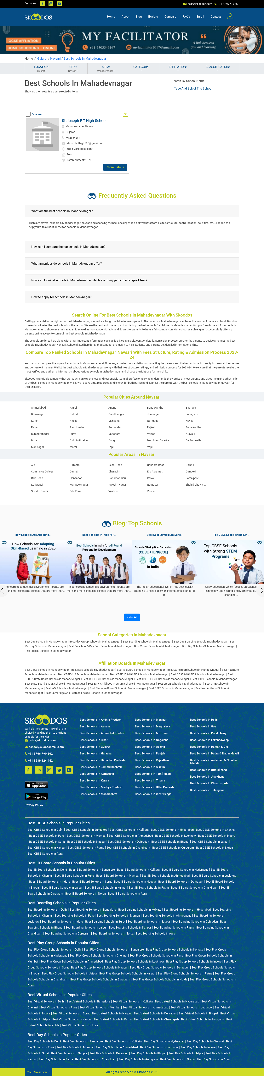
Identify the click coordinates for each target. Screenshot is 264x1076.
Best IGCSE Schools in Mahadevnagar (214, 679)
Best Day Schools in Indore (198, 1047)
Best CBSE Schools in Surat (47, 841)
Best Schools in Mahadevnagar (85, 58)
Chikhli (190, 464)
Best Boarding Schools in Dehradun (195, 921)
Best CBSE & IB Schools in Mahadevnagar (83, 674)
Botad (34, 440)
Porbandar (114, 427)
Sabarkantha (193, 427)
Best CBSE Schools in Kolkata (129, 829)
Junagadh (192, 414)
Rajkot (151, 427)
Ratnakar (152, 484)
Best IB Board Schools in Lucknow (214, 875)
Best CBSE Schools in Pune (47, 835)
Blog (139, 16)
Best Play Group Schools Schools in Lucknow (134, 961)
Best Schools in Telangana (207, 790)
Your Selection (37, 1072)
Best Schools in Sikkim (150, 767)
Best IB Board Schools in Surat (92, 881)
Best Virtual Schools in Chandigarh (156, 1019)
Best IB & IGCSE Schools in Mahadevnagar (108, 679)
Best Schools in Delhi (204, 719)
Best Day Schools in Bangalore (83, 1041)
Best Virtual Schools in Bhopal (198, 1013)
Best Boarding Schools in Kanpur (130, 927)
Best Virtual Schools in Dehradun (155, 1013)
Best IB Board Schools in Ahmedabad (166, 875)
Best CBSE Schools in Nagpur (86, 841)
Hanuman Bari (117, 478)
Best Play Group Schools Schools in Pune (156, 955)
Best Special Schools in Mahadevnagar (48, 650)
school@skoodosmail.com (46, 747)
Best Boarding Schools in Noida (113, 933)
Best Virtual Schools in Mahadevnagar (157, 646)
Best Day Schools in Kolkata (123, 1041)
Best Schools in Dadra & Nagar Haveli (214, 753)
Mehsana (114, 420)
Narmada (152, 420)
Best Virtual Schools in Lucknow (191, 1007)
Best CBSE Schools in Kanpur (47, 847)
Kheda (73, 420)
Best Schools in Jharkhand (207, 776)
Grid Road (37, 478)
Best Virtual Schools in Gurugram (202, 1019)
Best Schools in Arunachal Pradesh (102, 733)
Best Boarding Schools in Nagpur (149, 921)
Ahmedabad (38, 407)
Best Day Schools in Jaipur (186, 1053)
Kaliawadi (37, 484)
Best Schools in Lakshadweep (209, 740)
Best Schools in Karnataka (97, 773)
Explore (153, 16)
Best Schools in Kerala (94, 780)
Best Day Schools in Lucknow (159, 1047)
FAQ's (186, 16)
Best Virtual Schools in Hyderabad (177, 1001)
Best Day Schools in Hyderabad (164, 1041)
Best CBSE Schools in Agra (45, 853)
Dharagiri (113, 471)
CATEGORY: (141, 67)
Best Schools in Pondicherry (208, 733)
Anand (112, 407)
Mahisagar (37, 447)
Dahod (74, 414)
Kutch (34, 420)
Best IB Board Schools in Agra (127, 893)
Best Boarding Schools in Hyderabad (187, 909)
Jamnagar (153, 414)
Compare (170, 16)
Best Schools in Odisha (150, 746)
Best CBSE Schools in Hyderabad (172, 829)
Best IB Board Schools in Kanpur (105, 887)
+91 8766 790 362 (40, 753)
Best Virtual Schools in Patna (113, 1019)
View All (132, 617)
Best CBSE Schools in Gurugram (173, 847)
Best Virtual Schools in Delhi (46, 1001)
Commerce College (42, 471)
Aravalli (190, 433)
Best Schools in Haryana (96, 753)
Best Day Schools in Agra (213, 1059)
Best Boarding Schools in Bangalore (93, 909)
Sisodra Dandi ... (41, 491)
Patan (34, 427)
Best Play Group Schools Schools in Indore (193, 961)
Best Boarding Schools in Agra (155, 933)
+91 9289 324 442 (40, 760)
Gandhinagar (116, 414)
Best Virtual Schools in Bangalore (88, 1001)
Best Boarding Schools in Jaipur (86, 927)
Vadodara (114, 433)
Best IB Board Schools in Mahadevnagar (141, 669)
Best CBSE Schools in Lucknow (175, 835)
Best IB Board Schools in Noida (85, 893)
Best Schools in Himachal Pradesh (102, 760)
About (125, 16)
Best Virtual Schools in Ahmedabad (145, 1007)
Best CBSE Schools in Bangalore (86, 829)
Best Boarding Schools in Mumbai (119, 915)
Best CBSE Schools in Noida (214, 847)
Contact (216, 16)
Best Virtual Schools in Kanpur (72, 1019)
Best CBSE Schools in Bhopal (170, 841)
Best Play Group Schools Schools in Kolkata (174, 949)
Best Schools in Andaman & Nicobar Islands (213, 762)
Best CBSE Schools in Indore (216, 835)
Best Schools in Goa (203, 726)
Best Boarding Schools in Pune (75, 915)
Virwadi (151, 491)
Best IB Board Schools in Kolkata (138, 869)
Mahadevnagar (79, 484)
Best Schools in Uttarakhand (208, 770)
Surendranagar (40, 433)
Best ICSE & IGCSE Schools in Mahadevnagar (162, 679)
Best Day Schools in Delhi (44, 1041)
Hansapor (76, 478)
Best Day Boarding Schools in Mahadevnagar (201, 641)
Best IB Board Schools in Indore (49, 881)
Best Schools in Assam (95, 726)
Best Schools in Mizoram (151, 733)
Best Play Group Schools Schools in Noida (159, 979)
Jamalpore (192, 478)
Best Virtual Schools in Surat (71, 1013)
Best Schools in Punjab (150, 753)
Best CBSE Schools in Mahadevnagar (47, 669)
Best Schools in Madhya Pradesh (101, 787)
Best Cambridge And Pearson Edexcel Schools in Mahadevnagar (83, 692)
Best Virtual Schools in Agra (79, 1025)
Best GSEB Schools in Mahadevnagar (171, 688)
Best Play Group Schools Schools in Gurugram (100, 979)
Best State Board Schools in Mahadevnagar (193, 669)
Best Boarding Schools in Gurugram (67, 933)
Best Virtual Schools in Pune (58, 1007)
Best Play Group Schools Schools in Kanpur (127, 973)
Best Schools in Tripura (150, 780)
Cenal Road (115, 464)
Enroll (200, 16)
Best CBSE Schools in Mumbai (86, 835)
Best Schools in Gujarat (95, 746)
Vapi (149, 447)
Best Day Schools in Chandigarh (95, 1059)
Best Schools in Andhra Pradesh (100, 719)
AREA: (105, 68)
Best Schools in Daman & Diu (209, 746)
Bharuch (191, 407)
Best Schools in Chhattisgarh (209, 783)
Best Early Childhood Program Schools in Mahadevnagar (121, 683)
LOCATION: (41, 68)
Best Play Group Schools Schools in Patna (185, 973)
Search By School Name (188, 81)
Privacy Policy (34, 805)
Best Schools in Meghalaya (152, 726)
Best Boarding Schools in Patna (173, 927)
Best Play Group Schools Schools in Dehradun (159, 967)
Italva (150, 478)
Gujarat (42, 58)
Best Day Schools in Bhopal (148, 1053)
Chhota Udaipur (79, 440)
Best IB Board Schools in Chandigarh (194, 887)
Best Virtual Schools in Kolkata (132, 1001)
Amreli (73, 407)
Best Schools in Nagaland (151, 740)
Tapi (110, 447)
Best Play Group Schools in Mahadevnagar (94, 641)
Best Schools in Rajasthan (152, 760)
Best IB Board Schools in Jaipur (62, 887)
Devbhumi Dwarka (158, 440)
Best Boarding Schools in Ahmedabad (167, 915)
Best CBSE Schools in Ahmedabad (131, 835)
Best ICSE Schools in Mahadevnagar (93, 669)
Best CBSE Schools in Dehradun (128, 841)
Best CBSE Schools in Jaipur (210, 841)
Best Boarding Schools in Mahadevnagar (147, 641)
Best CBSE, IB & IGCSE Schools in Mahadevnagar (139, 674)
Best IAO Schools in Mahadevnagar (66, 688)
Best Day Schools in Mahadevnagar (46, 641)
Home (111, 16)
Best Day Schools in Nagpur (69, 1053)
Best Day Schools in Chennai (205, 1041)
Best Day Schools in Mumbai (75, 1047)
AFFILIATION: (178, 67)
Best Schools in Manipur (150, 719)
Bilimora (75, 464)
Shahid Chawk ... (196, 484)
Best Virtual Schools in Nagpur (112, 1013)
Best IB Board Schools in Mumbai (117, 875)
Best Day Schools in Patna (56, 1059)
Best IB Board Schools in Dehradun (180, 881)
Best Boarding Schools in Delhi (47, 909)
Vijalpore (113, 491)
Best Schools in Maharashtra (98, 794)
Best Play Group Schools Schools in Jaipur (69, 973)
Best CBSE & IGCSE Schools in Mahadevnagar (198, 674)
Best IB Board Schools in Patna (149, 887)
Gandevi (191, 471)
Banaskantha (155, 407)
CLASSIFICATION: (218, 67)
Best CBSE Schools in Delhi (45, 829)
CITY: (72, 68)
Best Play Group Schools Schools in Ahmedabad (71, 961)
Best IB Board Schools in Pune (74, 875)
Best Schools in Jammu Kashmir (101, 767)
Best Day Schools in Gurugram (138, 1059)
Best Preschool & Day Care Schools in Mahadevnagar (100, 646)
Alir (33, 464)
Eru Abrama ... (155, 471)
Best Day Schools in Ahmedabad (117, 1047)
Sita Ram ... (76, 491)
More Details (115, 167)
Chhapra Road (155, 464)
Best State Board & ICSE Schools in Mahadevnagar (55, 683)
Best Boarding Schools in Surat (105, 921)
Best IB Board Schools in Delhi (47, 869)
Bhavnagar (37, 414)
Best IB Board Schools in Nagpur (135, 881)
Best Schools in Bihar (93, 740)
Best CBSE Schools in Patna (86, 847)
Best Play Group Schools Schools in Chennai (98, 955)
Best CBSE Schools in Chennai (215, 829)
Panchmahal (77, 427)
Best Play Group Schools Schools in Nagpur (99, 967)
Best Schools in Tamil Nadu (153, 773)
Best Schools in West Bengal (153, 794)
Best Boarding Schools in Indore (62, 921)
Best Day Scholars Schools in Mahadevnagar (208, 646)
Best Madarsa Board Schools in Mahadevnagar (118, 688)
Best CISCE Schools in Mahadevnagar (180, 683)
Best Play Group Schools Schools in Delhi (54, 949)
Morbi (73, 447)
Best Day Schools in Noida (177, 1059)
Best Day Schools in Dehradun (108, 1053)
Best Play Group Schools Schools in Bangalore (114, 949)
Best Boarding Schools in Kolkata (139, 909)
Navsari (55, 58)
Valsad (151, 433)
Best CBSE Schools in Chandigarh (128, 847)
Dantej (73, 471)
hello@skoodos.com (199, 3)
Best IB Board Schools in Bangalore (92, 869)
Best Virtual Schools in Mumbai (99, 1007)
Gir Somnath (193, 440)
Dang (111, 440)
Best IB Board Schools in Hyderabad (185, 869)
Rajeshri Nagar (117, 484)
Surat (73, 433)
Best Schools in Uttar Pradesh (154, 787)
